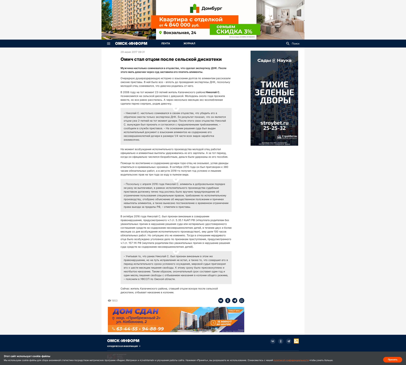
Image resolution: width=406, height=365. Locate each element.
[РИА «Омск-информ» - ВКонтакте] (272, 341)
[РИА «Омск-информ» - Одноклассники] (280, 341)
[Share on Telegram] (233, 300)
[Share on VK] (220, 300)
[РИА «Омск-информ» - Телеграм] (288, 341)
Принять (392, 359)
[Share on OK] (226, 300)
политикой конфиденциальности (291, 360)
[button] (109, 44)
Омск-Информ (131, 43)
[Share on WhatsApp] (240, 300)
